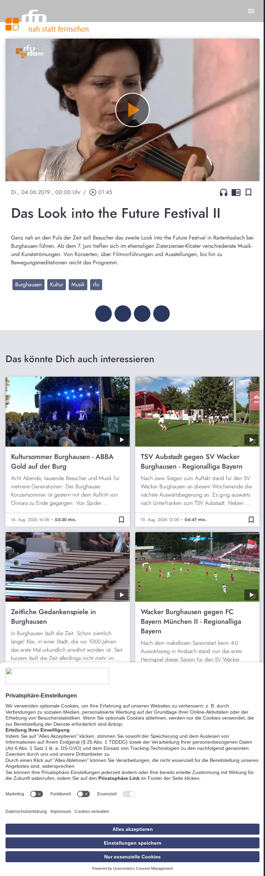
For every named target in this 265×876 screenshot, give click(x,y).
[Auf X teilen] (123, 313)
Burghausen (28, 284)
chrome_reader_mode (236, 192)
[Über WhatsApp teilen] (142, 313)
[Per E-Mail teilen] (161, 313)
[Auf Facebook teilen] (103, 313)
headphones (223, 192)
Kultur (56, 284)
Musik (78, 284)
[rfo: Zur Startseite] (47, 21)
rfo (96, 284)
